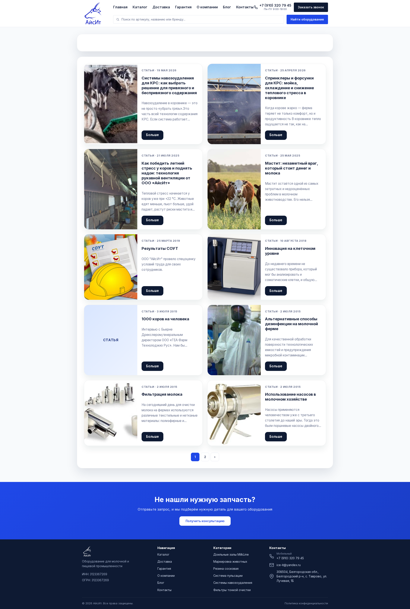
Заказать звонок (311, 7)
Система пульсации (228, 575)
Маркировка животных (230, 561)
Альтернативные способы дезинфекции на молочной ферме (291, 323)
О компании (207, 7)
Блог (227, 7)
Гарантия (183, 7)
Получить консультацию (205, 521)
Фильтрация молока (162, 394)
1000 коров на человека (165, 318)
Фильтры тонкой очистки (232, 590)
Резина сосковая (226, 568)
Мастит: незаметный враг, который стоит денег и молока (291, 168)
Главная (120, 7)
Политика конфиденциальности (306, 603)
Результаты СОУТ (160, 248)
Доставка (161, 7)
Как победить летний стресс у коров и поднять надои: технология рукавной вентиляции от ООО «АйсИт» (167, 173)
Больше (152, 135)
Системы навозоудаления (232, 582)
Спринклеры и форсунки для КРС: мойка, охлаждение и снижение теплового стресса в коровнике (289, 88)
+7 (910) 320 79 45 (290, 558)
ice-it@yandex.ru (289, 565)
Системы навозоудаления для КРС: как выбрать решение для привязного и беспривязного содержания (169, 85)
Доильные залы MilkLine (231, 554)
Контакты (244, 7)
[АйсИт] (95, 13)
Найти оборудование (307, 19)
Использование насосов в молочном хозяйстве (290, 396)
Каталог (140, 7)
